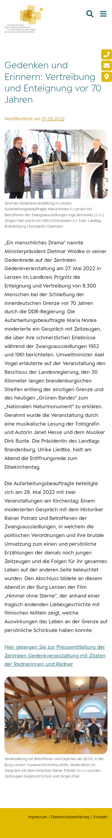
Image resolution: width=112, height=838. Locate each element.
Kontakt (100, 817)
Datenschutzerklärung (70, 817)
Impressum (37, 817)
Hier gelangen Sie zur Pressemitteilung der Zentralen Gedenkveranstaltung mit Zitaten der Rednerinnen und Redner (54, 655)
